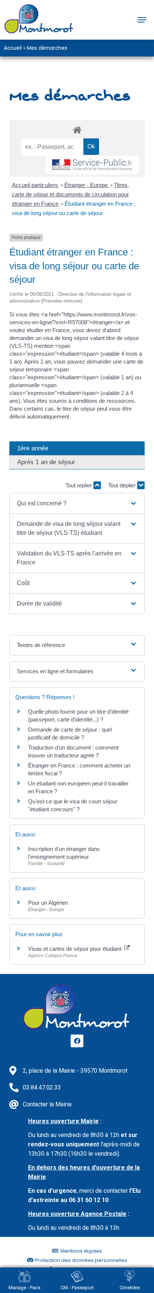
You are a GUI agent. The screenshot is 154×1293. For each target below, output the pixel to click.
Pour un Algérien (48, 903)
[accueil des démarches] (77, 130)
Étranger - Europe (86, 185)
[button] (77, 503)
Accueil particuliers (35, 185)
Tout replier (79, 485)
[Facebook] (77, 1041)
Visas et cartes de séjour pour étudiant (75, 949)
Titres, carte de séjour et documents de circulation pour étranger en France (70, 194)
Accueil (13, 48)
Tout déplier (122, 485)
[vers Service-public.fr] (92, 165)
